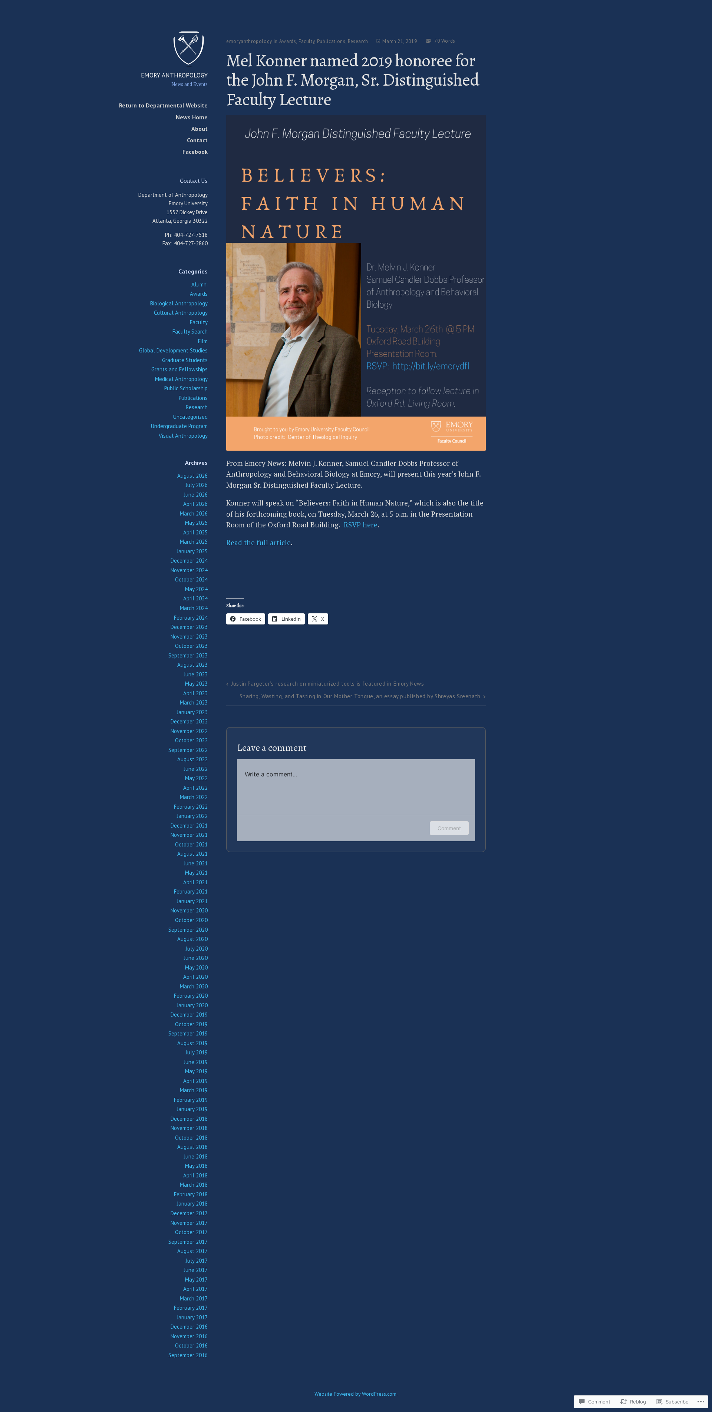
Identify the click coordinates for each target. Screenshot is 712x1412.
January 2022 (192, 815)
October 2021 (191, 844)
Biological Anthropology (179, 303)
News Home (192, 117)
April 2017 (195, 1288)
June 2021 (196, 863)
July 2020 (197, 948)
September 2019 (188, 1033)
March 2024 (194, 607)
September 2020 (188, 929)
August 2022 (192, 759)
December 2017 (189, 1213)
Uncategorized (190, 416)
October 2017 (191, 1232)
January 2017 (192, 1317)
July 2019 (197, 1052)
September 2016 (188, 1355)
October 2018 (191, 1137)
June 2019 (196, 1061)
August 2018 (192, 1146)
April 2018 (195, 1175)
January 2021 (192, 901)
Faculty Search (190, 331)
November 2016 (189, 1336)
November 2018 (189, 1127)
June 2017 (196, 1269)
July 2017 (197, 1260)
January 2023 (192, 712)
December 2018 (189, 1118)
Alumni (199, 284)
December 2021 (189, 825)
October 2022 (191, 740)
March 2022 (194, 797)
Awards (199, 293)
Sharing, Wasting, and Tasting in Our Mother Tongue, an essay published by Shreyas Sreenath (360, 696)
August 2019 (192, 1043)
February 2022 (191, 806)
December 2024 (189, 560)
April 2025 (195, 532)
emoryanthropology (249, 41)
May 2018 (196, 1165)
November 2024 (189, 570)
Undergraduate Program (179, 426)
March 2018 (194, 1184)
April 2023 (195, 693)
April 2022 (195, 787)
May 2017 (196, 1279)
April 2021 (195, 882)
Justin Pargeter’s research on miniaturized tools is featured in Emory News (327, 683)
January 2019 (192, 1109)
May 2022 (196, 778)
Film (203, 341)
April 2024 (195, 598)
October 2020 (191, 920)
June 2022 (196, 768)
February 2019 (191, 1099)
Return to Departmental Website (163, 105)
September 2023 (188, 655)
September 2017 (188, 1241)
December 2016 (189, 1326)
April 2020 (195, 976)
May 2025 (196, 522)
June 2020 (196, 957)
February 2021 (191, 891)
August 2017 (192, 1250)
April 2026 (195, 503)
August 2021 (192, 853)
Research (197, 407)
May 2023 (196, 683)
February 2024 (191, 617)
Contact (197, 140)
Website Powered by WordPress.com (355, 1394)
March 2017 (194, 1298)
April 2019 (195, 1080)
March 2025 (194, 541)
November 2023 (189, 636)
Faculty (199, 322)
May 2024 (196, 589)
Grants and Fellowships (179, 369)
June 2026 (196, 494)
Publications (193, 397)
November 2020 (189, 910)
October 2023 (191, 645)
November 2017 (189, 1222)
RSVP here (361, 524)
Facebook (195, 151)
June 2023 (196, 674)
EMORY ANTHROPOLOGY (174, 75)
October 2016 (191, 1345)
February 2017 (191, 1307)
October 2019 (191, 1024)
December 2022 (189, 721)
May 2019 (196, 1071)
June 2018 (196, 1156)
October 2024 (191, 579)
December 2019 (189, 1014)
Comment (449, 828)
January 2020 (192, 1005)
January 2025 (192, 551)
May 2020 (196, 967)
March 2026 (194, 513)
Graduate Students (185, 360)
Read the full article (258, 542)
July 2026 (197, 484)
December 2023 (189, 626)
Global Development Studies (173, 350)
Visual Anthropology (183, 435)
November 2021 (189, 834)
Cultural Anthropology (181, 312)
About (199, 128)
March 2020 (194, 986)
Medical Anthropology (181, 378)
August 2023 (192, 664)
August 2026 (192, 475)
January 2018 (192, 1203)
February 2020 (191, 995)
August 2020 (192, 938)
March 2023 (194, 702)
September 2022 (188, 749)
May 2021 (196, 872)
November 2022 (189, 731)
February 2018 (191, 1194)
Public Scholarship (186, 388)
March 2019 (194, 1090)
